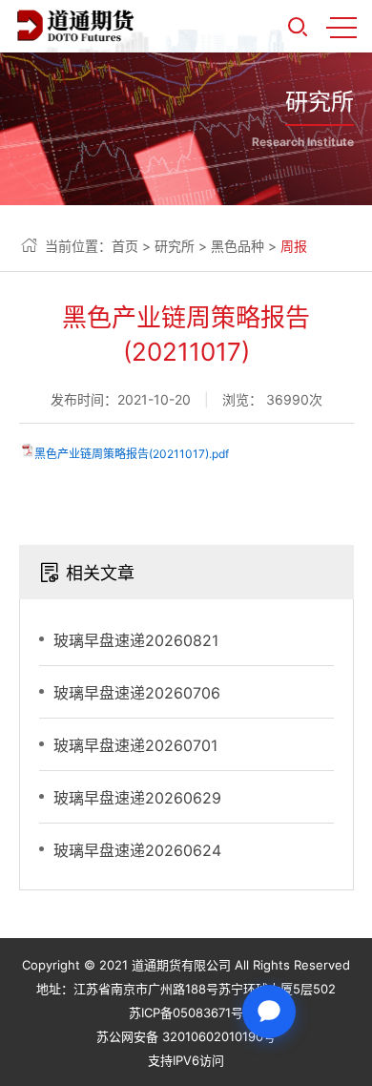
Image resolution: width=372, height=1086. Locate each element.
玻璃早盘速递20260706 (136, 692)
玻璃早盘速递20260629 (137, 797)
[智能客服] (269, 1011)
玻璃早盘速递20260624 (137, 850)
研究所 (175, 246)
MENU (341, 27)
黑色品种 (237, 246)
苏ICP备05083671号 (186, 1012)
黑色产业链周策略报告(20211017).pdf (131, 454)
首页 (125, 246)
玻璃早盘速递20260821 (135, 640)
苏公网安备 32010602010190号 (186, 1036)
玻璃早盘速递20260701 (135, 745)
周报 (293, 246)
